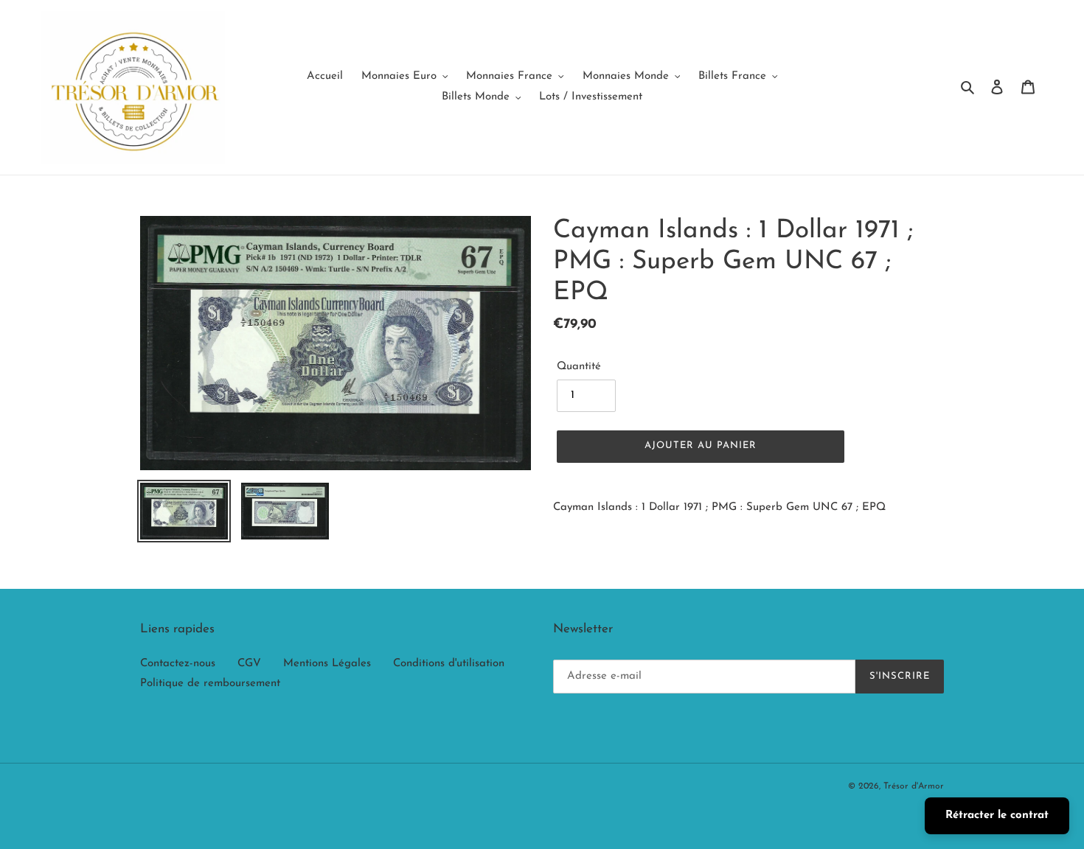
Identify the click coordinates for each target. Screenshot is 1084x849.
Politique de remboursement (210, 683)
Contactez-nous (177, 663)
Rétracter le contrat (997, 815)
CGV (249, 663)
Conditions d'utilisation (448, 663)
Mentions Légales (327, 663)
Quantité (579, 366)
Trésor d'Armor (913, 786)
